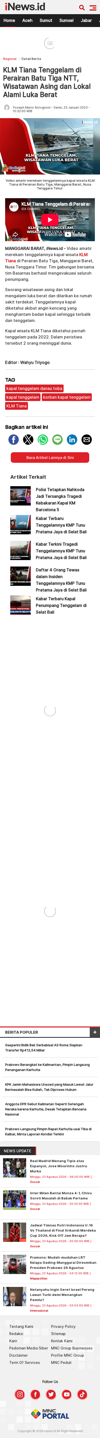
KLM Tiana (16, 405)
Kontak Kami (62, 1341)
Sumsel (66, 20)
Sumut (46, 20)
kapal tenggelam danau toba (34, 388)
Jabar (86, 20)
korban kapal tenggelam (67, 397)
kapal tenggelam (22, 397)
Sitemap (58, 1333)
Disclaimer (18, 1355)
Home (9, 20)
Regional (9, 59)
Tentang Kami (21, 1326)
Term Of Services (24, 1362)
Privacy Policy (63, 1326)
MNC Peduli (61, 1362)
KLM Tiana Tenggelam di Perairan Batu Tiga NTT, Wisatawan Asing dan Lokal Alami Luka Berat (47, 82)
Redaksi (16, 1333)
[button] (93, 8)
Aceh (27, 20)
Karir (13, 1341)
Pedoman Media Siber (28, 1348)
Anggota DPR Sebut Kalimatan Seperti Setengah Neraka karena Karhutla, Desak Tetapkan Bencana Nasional (45, 1109)
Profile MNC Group (67, 1355)
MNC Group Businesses (72, 1348)
